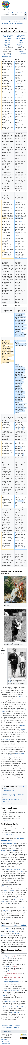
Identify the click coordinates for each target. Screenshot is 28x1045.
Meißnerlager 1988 (7, 886)
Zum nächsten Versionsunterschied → (20, 53)
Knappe (8, 957)
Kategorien (4, 1024)
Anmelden (7, 12)
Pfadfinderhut (7, 820)
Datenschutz (4, 1039)
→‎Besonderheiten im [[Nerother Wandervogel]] (8, 49)
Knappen (12, 850)
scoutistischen (7, 739)
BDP (10, 903)
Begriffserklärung (7, 1025)
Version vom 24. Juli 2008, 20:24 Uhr (20, 36)
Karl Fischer (11, 681)
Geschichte (17, 1025)
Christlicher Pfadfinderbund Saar (12, 977)
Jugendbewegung (7, 1027)
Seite (10, 21)
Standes (3, 850)
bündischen (22, 725)
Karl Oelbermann (8, 643)
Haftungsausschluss (5, 1043)
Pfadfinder (21, 696)
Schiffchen (11, 755)
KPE (4, 972)
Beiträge (7, 46)
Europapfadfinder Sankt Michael (12, 973)
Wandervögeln (16, 710)
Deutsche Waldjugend (9, 1001)
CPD (9, 734)
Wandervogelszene (6, 698)
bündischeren (7, 1005)
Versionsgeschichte (21, 23)
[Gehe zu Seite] (25, 14)
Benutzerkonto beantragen (20, 12)
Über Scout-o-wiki (5, 1041)
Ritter (2, 852)
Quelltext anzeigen (8, 23)
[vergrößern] (25, 603)
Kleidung (16, 1027)
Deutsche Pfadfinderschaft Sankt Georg (14, 1007)
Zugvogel (20, 907)
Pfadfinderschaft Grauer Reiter (13, 925)
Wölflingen (10, 880)
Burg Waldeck (12, 931)
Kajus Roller (15, 898)
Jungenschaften (19, 753)
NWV (5, 892)
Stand (22, 871)
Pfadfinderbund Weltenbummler (12, 981)
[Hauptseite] (5, 5)
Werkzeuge (7, 1031)
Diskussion (18, 21)
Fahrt (6, 919)
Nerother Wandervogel (9, 843)
